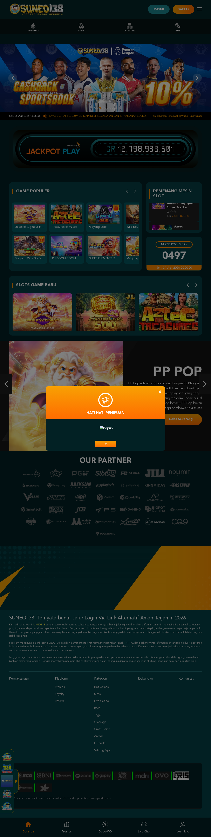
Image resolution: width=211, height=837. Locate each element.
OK (105, 444)
